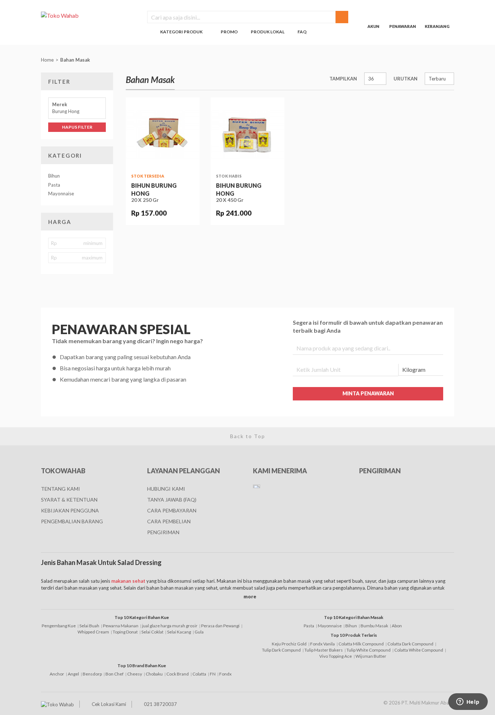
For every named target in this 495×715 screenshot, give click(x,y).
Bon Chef (114, 674)
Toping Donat (125, 632)
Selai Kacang (179, 632)
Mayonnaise (61, 193)
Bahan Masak (75, 60)
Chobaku (154, 674)
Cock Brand (177, 674)
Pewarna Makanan (120, 625)
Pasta (54, 185)
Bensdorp (92, 674)
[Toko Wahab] (88, 15)
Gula (199, 632)
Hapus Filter (77, 127)
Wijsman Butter (370, 656)
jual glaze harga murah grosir (169, 625)
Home (47, 60)
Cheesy (134, 674)
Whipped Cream (93, 632)
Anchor (57, 674)
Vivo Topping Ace (335, 656)
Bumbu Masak (374, 625)
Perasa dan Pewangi (220, 625)
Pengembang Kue (59, 625)
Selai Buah (89, 625)
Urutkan (405, 79)
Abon (397, 625)
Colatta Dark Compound (410, 644)
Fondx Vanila (322, 644)
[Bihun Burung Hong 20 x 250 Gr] (163, 134)
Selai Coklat (152, 632)
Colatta (199, 674)
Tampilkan (343, 79)
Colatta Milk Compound (361, 644)
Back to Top (247, 436)
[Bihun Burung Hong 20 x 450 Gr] (247, 134)
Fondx (225, 674)
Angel (73, 674)
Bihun (54, 176)
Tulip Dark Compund (281, 650)
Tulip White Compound (368, 650)
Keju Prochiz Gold (289, 644)
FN (213, 674)
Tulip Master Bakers (323, 650)
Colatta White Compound (418, 650)
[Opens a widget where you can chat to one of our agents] (468, 702)
